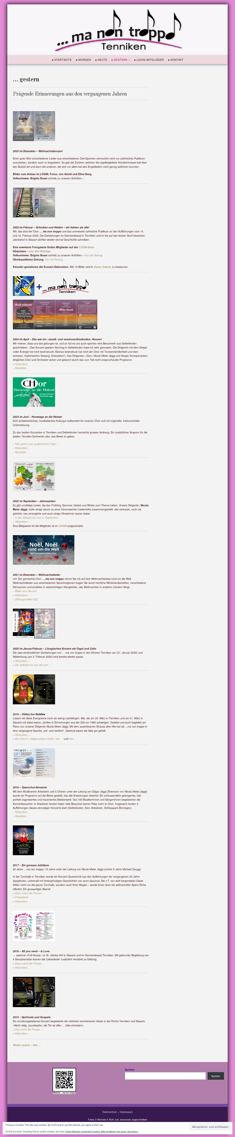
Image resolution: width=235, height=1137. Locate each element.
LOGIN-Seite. (87, 247)
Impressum (126, 1112)
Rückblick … (22, 368)
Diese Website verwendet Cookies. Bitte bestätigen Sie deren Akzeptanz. (102, 1131)
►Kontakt (176, 60)
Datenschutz (109, 1112)
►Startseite (62, 60)
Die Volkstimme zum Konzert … (33, 665)
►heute (101, 60)
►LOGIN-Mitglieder (149, 60)
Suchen (129, 1069)
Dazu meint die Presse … (30, 893)
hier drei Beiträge (40, 251)
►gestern (119, 60)
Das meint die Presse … (29, 1029)
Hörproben (21, 364)
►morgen (83, 60)
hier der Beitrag (93, 255)
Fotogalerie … (23, 897)
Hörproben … (23, 901)
